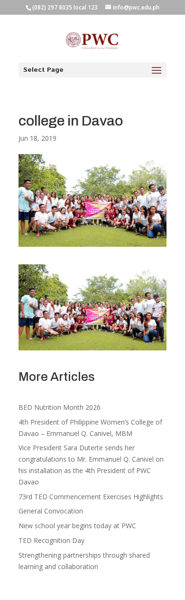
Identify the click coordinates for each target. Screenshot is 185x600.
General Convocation (50, 510)
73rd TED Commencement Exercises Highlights (91, 496)
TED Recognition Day (51, 540)
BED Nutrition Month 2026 (59, 407)
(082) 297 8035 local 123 (65, 7)
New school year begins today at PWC (77, 525)
